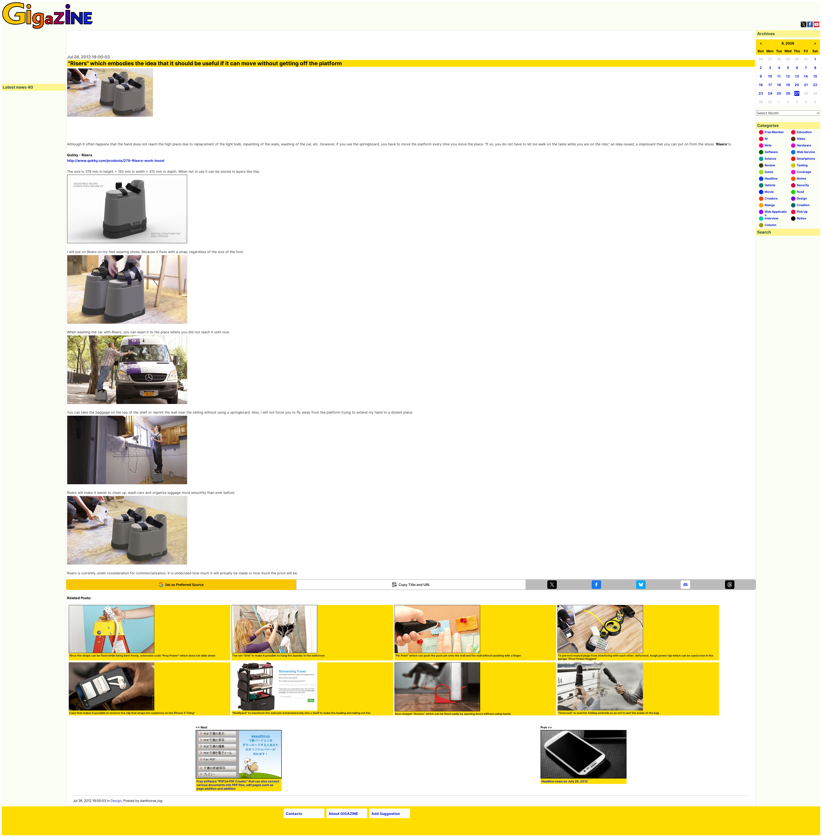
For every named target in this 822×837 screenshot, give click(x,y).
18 (779, 85)
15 (815, 76)
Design (116, 801)
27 (797, 93)
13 (797, 76)
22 (815, 85)
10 (770, 76)
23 (761, 93)
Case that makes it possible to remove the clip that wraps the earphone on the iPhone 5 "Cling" (132, 713)
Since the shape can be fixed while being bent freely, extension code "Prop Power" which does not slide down (142, 655)
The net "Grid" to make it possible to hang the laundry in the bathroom (278, 655)
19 (788, 85)
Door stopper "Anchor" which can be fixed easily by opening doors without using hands (453, 713)
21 (806, 85)
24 (770, 93)
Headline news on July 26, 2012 (564, 781)
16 (761, 85)
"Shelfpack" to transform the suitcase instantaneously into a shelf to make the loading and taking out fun (301, 713)
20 (797, 85)
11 (779, 76)
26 (788, 93)
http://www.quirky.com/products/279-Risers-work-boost (115, 160)
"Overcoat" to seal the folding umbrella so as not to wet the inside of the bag (608, 713)
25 (779, 93)
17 (770, 85)
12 (788, 76)
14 (806, 76)
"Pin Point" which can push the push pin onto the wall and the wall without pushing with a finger (458, 655)
